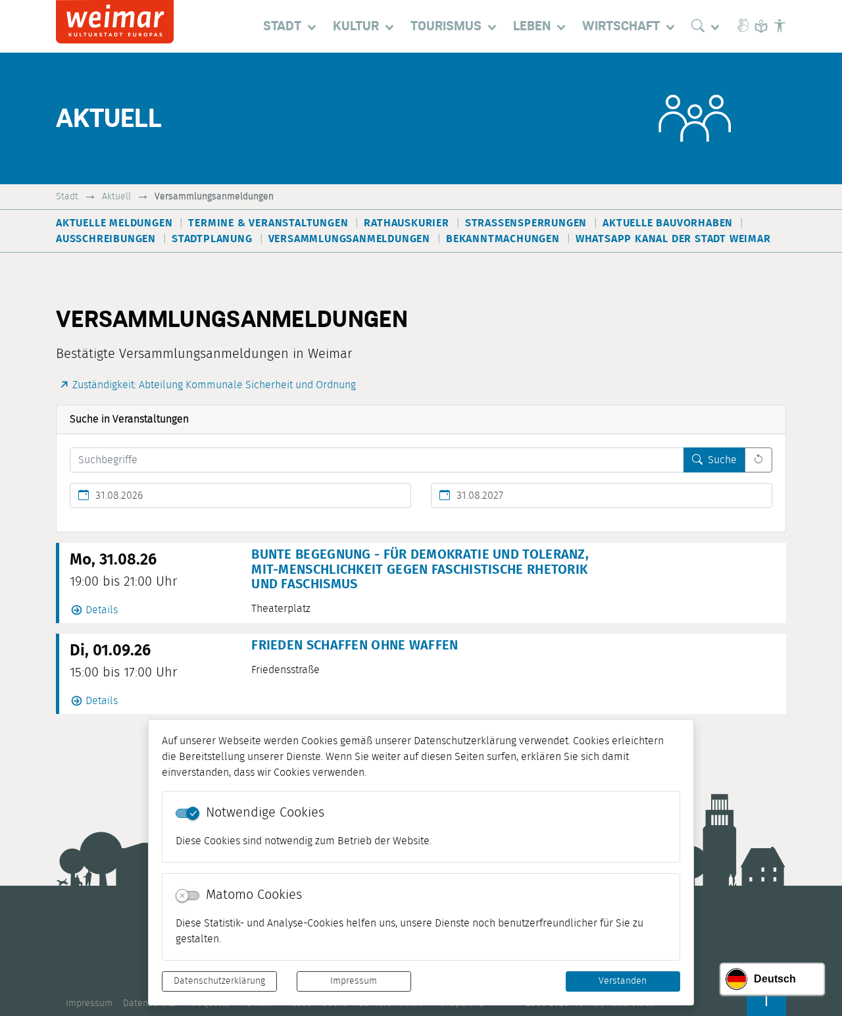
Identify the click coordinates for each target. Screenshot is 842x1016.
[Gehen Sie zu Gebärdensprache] (742, 26)
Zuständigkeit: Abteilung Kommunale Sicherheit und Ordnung (214, 385)
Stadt (67, 196)
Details (102, 610)
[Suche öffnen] (708, 26)
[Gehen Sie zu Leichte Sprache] (761, 26)
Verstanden (623, 981)
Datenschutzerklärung (219, 981)
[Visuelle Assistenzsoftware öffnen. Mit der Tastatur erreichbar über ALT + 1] (779, 26)
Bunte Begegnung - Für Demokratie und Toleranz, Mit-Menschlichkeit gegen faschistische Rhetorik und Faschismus (420, 569)
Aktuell (116, 196)
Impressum (353, 981)
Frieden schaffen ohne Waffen (354, 645)
